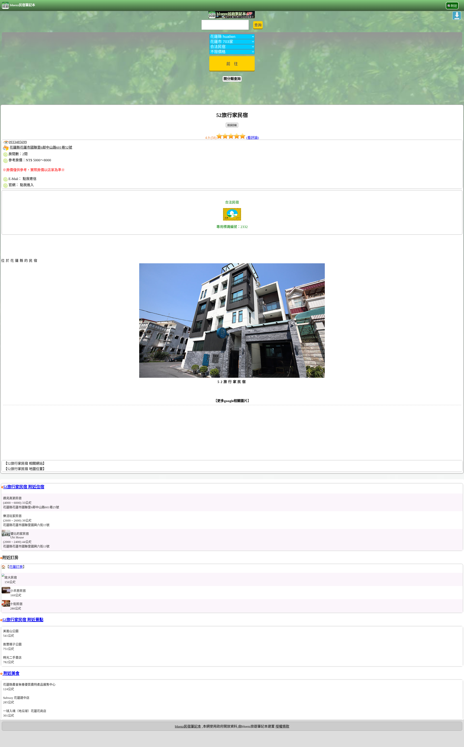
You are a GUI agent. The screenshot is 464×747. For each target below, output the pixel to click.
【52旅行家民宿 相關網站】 (25, 463)
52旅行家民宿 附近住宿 (23, 487)
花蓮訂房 (16, 567)
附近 (454, 6)
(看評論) (252, 138)
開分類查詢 (232, 79)
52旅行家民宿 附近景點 (22, 620)
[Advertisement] (232, 94)
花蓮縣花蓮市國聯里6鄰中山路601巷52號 (41, 147)
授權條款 (282, 726)
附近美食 (10, 673)
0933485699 (18, 142)
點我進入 (27, 185)
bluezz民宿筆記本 (22, 5)
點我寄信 (29, 179)
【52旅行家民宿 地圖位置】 (25, 469)
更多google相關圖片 (232, 401)
